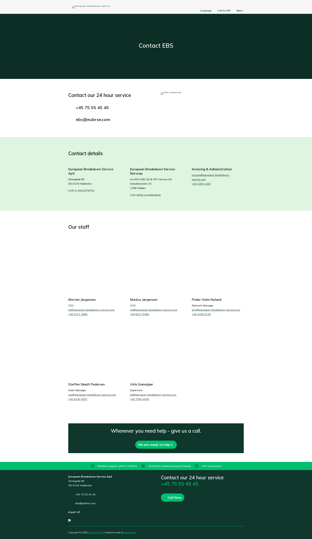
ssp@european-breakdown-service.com (92, 394)
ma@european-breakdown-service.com (153, 309)
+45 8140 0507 (77, 399)
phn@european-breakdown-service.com (216, 309)
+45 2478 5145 (201, 314)
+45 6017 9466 (139, 314)
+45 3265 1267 (201, 183)
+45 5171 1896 (77, 314)
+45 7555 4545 (139, 399)
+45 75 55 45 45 (179, 484)
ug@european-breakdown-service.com (153, 394)
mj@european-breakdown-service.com (91, 309)
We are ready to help (154, 445)
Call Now (175, 497)
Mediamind (130, 532)
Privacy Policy (96, 532)
